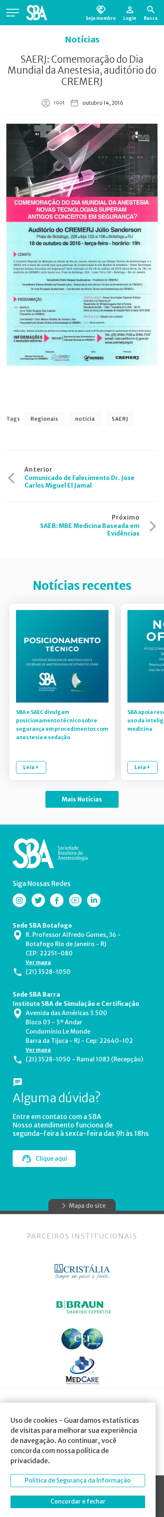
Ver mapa (38, 962)
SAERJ (120, 419)
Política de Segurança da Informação (78, 1480)
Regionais (44, 419)
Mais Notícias (82, 799)
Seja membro (101, 18)
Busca (151, 18)
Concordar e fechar (78, 1501)
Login (129, 18)
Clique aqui (51, 1158)
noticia (85, 419)
